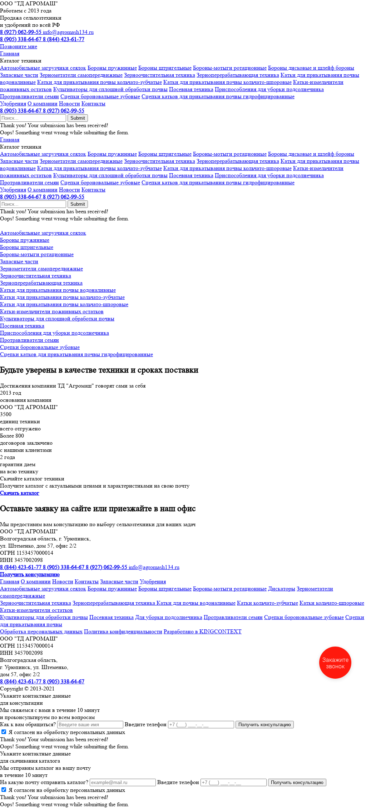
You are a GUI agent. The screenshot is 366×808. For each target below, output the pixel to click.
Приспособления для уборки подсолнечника (269, 89)
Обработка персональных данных (41, 631)
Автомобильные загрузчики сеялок (43, 67)
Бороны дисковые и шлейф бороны (311, 67)
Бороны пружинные (112, 67)
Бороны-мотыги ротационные (230, 67)
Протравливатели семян (29, 96)
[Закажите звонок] (335, 663)
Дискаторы (281, 588)
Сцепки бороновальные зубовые (100, 96)
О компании (43, 103)
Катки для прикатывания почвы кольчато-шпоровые (227, 82)
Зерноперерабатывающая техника (238, 74)
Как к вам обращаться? (28, 724)
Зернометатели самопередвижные (81, 74)
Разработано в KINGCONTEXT (203, 631)
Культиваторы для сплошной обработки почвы (110, 89)
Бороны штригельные (165, 67)
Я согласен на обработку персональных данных (67, 732)
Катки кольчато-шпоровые (332, 602)
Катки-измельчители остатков (36, 610)
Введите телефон (146, 724)
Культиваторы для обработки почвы (44, 617)
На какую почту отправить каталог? (44, 782)
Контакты (93, 103)
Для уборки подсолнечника (168, 617)
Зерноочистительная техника (159, 74)
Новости (69, 103)
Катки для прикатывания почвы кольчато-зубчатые (99, 82)
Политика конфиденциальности (123, 631)
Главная (9, 53)
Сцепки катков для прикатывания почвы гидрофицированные (218, 96)
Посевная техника (191, 89)
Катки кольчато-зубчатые (267, 602)
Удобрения (13, 103)
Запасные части (19, 74)
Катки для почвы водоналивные (196, 602)
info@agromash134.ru (68, 32)
